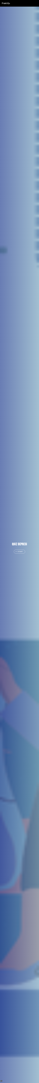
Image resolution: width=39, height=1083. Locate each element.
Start (20, 551)
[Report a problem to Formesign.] (1, 1081)
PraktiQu (6, 3)
